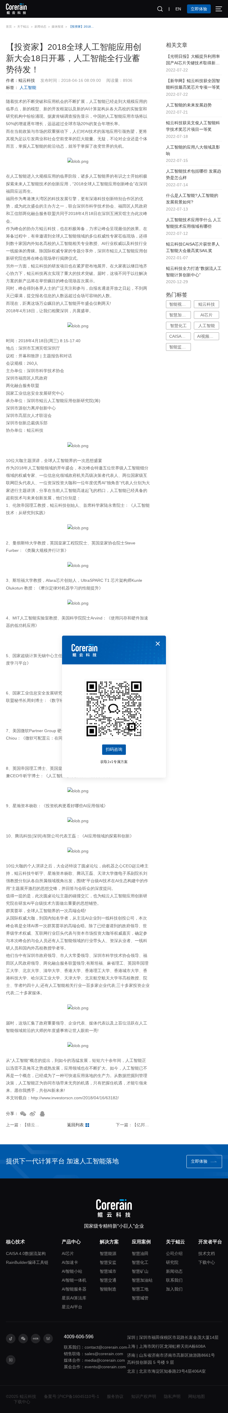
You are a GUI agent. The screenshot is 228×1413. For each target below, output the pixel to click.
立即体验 (199, 9)
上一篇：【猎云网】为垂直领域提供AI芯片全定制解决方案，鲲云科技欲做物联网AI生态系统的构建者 (23, 1124)
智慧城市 (108, 1271)
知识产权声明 (143, 1396)
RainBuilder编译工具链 (27, 1262)
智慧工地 (140, 1289)
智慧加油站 (142, 1280)
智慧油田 (140, 1253)
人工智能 (28, 87)
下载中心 (206, 1262)
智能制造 (108, 1289)
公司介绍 (174, 1253)
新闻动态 (40, 26)
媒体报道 (58, 26)
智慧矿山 (140, 1271)
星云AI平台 (72, 1306)
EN (178, 9)
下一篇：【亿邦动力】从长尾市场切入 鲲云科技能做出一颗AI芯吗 (133, 1124)
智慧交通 (108, 1280)
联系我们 (174, 1280)
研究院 (172, 1262)
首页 (9, 26)
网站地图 (196, 1396)
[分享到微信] (23, 1113)
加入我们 (174, 1289)
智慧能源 (108, 1253)
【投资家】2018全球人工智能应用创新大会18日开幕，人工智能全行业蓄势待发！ (82, 26)
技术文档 (206, 1253)
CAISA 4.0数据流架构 (26, 1253)
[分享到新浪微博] (33, 1113)
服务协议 (115, 1396)
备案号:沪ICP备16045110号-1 (71, 1396)
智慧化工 (140, 1262)
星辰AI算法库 (74, 1298)
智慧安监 (108, 1262)
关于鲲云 (23, 26)
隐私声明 (172, 1396)
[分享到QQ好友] (42, 1113)
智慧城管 (140, 1298)
